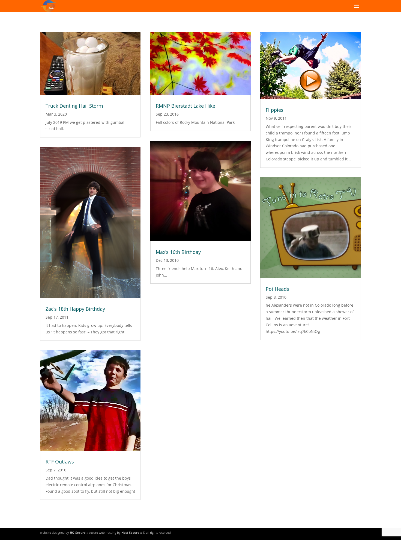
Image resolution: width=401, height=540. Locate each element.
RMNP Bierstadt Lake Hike (185, 105)
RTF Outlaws (60, 461)
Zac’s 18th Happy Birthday (75, 309)
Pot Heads (277, 289)
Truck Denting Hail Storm (74, 105)
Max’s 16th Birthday (178, 252)
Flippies (274, 110)
